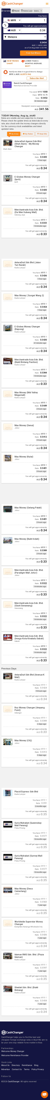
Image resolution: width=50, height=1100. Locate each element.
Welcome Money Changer (12, 1051)
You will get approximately (35, 26)
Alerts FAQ (25, 74)
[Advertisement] (25, 248)
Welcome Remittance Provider (15, 1055)
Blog (36, 1065)
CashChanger (13, 1081)
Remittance (27, 1065)
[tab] (6, 11)
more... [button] (37, 11)
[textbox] (12, 20)
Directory (16, 1065)
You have (42, 16)
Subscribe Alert (37, 78)
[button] (44, 1094)
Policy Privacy (38, 1069)
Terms (26, 1069)
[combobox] (12, 20)
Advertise (5, 1069)
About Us (5, 1065)
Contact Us (17, 1069)
